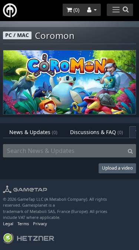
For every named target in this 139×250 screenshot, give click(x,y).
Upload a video (117, 168)
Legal (8, 223)
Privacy (40, 223)
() (75, 9)
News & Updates (33, 132)
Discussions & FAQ (96, 132)
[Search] (130, 150)
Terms (23, 223)
